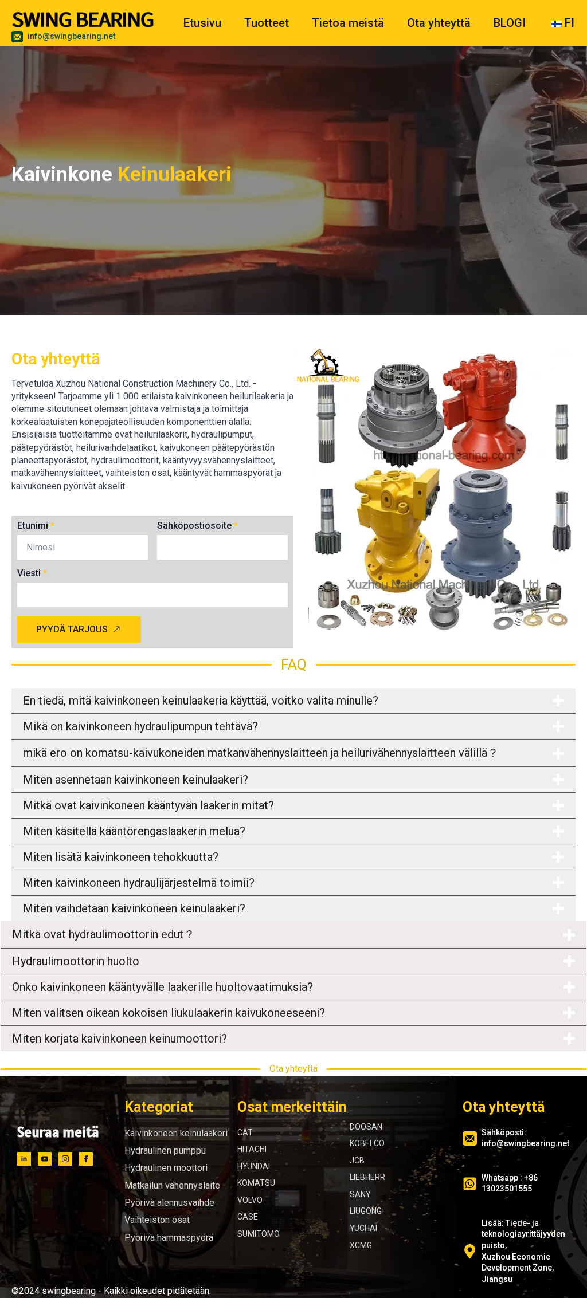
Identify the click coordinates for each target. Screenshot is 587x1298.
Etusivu (202, 23)
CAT (245, 1132)
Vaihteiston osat (157, 1219)
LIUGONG (366, 1211)
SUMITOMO (258, 1233)
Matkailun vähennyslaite (172, 1185)
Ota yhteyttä (439, 23)
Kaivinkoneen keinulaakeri (176, 1133)
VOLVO (250, 1200)
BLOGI (510, 23)
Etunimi (35, 525)
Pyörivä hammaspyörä (168, 1237)
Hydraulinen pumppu (165, 1150)
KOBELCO (367, 1143)
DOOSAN (366, 1126)
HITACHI (252, 1149)
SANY (360, 1194)
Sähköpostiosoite (197, 525)
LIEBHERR (367, 1177)
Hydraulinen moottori (166, 1167)
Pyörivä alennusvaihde (169, 1202)
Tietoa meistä (348, 23)
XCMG (361, 1245)
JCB (357, 1160)
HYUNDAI (253, 1166)
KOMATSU (256, 1182)
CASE (247, 1216)
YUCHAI (363, 1228)
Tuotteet (266, 23)
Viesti (32, 573)
